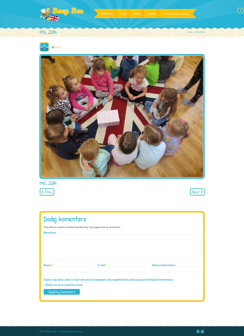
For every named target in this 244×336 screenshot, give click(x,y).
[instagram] (202, 331)
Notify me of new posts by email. (64, 284)
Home (190, 31)
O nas (124, 13)
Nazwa (48, 265)
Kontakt (152, 13)
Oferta (137, 13)
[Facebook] (198, 331)
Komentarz (50, 232)
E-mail (102, 265)
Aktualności (107, 13)
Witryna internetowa (163, 265)
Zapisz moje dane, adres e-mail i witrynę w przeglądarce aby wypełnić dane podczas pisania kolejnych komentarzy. (109, 279)
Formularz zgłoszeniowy (176, 13)
